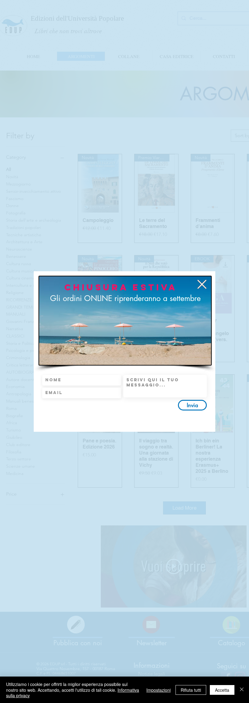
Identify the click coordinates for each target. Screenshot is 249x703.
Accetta (222, 690)
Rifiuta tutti (191, 690)
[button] (201, 284)
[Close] (241, 689)
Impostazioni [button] (158, 690)
